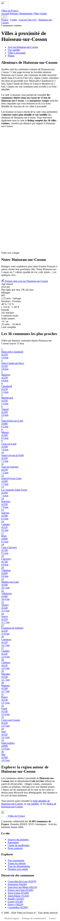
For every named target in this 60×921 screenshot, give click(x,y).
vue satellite (33, 803)
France (4, 19)
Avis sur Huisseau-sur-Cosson (23, 47)
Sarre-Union (18, 893)
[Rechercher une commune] (2, 16)
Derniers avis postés (18, 869)
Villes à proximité (16, 52)
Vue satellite (14, 50)
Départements (26, 13)
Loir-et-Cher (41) (27, 19)
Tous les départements (19, 866)
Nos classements (16, 860)
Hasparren (17, 884)
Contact (52, 918)
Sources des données (18, 839)
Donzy (15, 904)
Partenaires (13, 842)
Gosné (15, 901)
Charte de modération (18, 845)
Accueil (5, 13)
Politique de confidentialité (34, 918)
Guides (43, 13)
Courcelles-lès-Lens (22, 881)
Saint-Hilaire (18, 895)
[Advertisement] (30, 160)
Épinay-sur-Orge (20, 890)
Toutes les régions (17, 863)
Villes (36, 13)
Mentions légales (11, 918)
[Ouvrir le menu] (5, 16)
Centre (13, 19)
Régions (14, 13)
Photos (11, 55)
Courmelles (18, 907)
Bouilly (16, 898)
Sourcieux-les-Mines (22, 887)
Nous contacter (15, 848)
